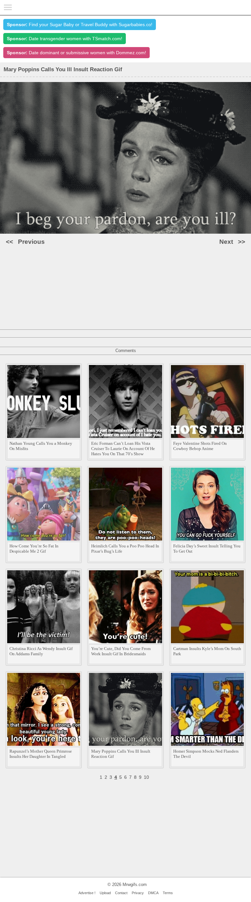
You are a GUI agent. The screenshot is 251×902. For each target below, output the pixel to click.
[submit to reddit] (134, 278)
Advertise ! (86, 893)
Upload (105, 893)
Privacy (138, 893)
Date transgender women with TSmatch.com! (64, 38)
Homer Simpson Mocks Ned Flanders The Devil (206, 754)
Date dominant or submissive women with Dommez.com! (76, 52)
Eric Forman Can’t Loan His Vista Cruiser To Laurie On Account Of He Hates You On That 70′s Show (123, 448)
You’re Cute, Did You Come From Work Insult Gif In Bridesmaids (121, 651)
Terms (168, 893)
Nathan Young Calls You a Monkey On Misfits (40, 446)
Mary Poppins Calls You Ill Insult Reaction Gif (120, 754)
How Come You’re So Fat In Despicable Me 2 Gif (34, 548)
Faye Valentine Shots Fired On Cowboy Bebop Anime (200, 446)
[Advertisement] (125, 296)
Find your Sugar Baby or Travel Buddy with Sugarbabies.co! (79, 24)
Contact (121, 893)
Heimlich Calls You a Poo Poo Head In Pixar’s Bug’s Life (125, 548)
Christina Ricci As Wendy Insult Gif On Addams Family (41, 651)
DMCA (153, 893)
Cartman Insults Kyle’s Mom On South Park (207, 651)
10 (146, 777)
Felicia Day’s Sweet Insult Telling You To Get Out (207, 548)
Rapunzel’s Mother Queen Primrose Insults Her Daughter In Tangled (40, 754)
